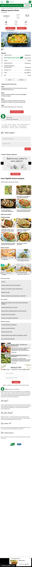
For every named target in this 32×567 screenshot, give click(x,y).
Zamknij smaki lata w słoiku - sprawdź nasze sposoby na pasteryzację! (16, 345)
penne (18, 124)
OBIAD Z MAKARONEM (5, 127)
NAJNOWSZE (12, 127)
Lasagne (3, 281)
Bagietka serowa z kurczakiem (8, 314)
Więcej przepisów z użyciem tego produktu (9, 181)
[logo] (10, 2)
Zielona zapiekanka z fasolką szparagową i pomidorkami (24, 210)
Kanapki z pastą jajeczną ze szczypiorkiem (11, 285)
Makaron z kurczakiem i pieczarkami (9, 318)
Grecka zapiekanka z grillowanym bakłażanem (7, 210)
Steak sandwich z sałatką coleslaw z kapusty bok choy (13, 310)
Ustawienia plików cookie (8, 565)
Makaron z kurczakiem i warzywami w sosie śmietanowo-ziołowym (14, 303)
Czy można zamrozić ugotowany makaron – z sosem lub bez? (23, 273)
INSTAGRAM (16, 127)
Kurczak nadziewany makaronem (9, 324)
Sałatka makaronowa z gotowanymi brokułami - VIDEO (14, 335)
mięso (5, 124)
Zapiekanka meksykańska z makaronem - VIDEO (23, 230)
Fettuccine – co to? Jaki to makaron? (7, 258)
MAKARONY (14, 124)
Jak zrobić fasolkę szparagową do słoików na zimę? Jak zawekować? (17, 355)
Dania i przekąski (10, 8)
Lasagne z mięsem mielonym (8, 328)
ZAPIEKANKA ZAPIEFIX (23, 127)
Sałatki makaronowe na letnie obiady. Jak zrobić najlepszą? (23, 259)
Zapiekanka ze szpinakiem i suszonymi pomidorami (23, 197)
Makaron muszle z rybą (6, 331)
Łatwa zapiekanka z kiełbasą (7, 338)
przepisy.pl (5, 12)
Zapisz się (16, 382)
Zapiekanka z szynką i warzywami (22, 244)
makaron (9, 124)
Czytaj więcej (13, 352)
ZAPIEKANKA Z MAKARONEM (25, 124)
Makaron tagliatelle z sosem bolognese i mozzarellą (13, 295)
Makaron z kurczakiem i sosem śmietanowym (11, 288)
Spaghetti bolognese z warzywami (9, 307)
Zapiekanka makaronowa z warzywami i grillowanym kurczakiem (7, 230)
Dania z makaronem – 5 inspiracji (7, 273)
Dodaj (27, 149)
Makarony (17, 8)
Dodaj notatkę (17, 111)
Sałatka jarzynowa (5, 292)
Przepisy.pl (3, 8)
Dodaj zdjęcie (15, 174)
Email (9, 79)
